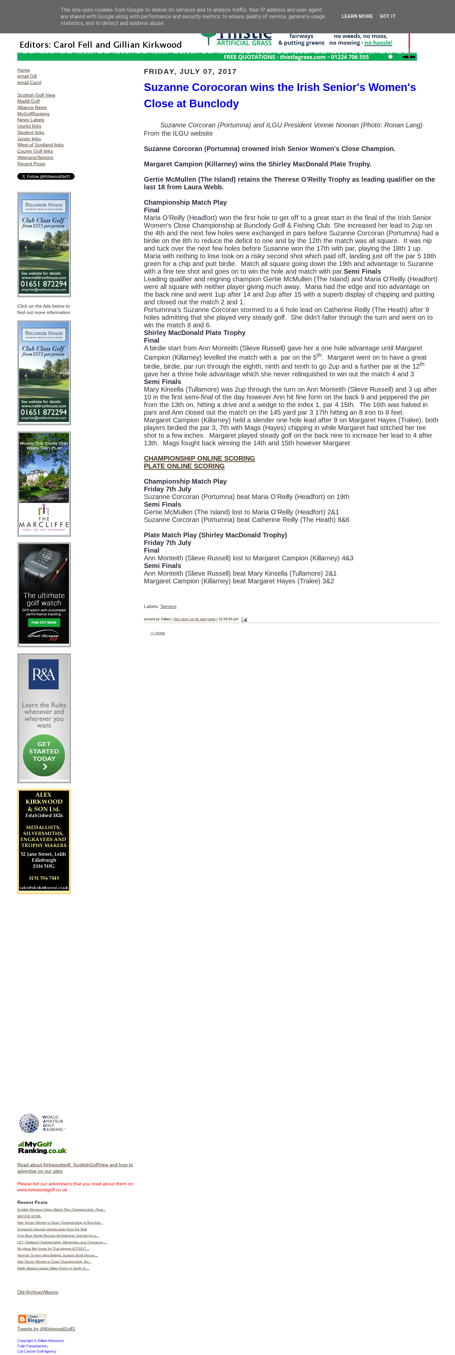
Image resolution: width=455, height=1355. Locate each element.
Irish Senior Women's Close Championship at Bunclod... (60, 1222)
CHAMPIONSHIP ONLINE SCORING (199, 458)
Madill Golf (28, 101)
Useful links (29, 126)
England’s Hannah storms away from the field (52, 1229)
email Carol (29, 82)
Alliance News (32, 107)
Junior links (29, 138)
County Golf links (35, 151)
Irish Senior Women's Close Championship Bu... (54, 1261)
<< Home (158, 633)
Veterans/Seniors (35, 157)
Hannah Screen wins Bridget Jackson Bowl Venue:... (57, 1255)
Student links (30, 132)
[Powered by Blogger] (32, 1322)
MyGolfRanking (33, 113)
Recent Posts (31, 163)
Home (23, 70)
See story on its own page (195, 619)
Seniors (169, 606)
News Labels (30, 119)
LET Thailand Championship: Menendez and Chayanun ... (62, 1242)
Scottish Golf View (36, 95)
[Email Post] (243, 619)
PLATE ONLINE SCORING (184, 466)
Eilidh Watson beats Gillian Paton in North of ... (53, 1268)
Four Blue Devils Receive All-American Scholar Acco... (58, 1235)
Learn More (357, 16)
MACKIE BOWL (29, 1216)
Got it (388, 16)
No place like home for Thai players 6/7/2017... (53, 1248)
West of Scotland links (40, 144)
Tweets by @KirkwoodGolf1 (46, 1328)
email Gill (27, 76)
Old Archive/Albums (37, 1292)
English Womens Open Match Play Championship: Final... (61, 1209)
